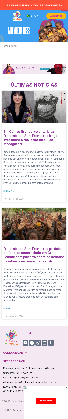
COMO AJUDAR (13, 352)
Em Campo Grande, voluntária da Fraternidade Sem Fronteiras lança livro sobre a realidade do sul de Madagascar (30, 138)
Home (5, 46)
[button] (5, 16)
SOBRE (27, 333)
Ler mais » (8, 191)
